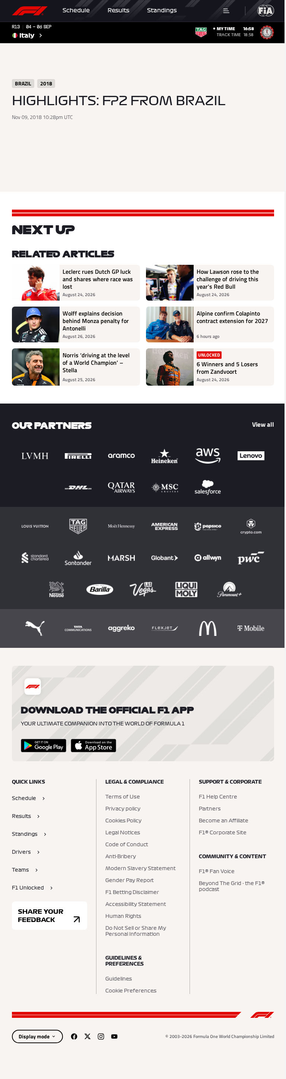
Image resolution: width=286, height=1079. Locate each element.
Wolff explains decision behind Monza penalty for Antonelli (96, 321)
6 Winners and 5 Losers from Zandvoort (227, 367)
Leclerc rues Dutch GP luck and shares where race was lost (98, 279)
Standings (162, 10)
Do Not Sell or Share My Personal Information (135, 931)
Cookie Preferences (130, 991)
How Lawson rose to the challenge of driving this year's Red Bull (228, 279)
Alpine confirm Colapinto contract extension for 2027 (232, 317)
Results (118, 10)
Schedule (76, 10)
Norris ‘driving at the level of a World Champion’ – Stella (96, 362)
